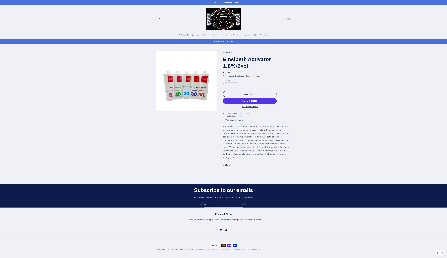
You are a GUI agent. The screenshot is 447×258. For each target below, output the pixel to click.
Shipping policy (239, 249)
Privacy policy (212, 249)
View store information (234, 120)
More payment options (250, 106)
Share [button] (227, 165)
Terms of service (226, 249)
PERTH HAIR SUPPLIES (170, 249)
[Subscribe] (242, 205)
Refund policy (200, 249)
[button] (159, 18)
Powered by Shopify (186, 249)
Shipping (238, 76)
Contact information (254, 249)
